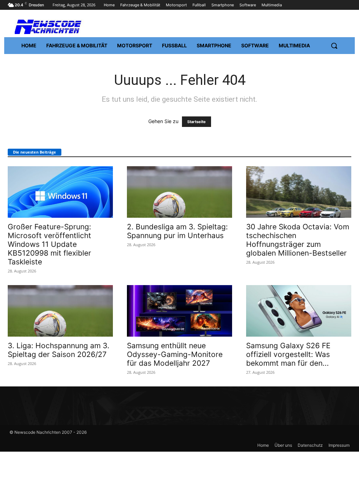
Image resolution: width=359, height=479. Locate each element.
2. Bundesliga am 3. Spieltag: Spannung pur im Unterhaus (177, 231)
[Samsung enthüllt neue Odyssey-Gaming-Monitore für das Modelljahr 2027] (179, 311)
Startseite (196, 121)
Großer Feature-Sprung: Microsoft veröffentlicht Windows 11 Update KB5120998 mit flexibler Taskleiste (49, 244)
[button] (334, 45)
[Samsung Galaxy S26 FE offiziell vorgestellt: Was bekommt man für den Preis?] (298, 311)
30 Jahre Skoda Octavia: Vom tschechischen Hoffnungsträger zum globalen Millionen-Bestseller (297, 239)
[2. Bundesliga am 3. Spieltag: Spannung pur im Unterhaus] (179, 192)
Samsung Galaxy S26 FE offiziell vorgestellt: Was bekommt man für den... (288, 354)
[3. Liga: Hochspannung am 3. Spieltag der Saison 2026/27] (60, 311)
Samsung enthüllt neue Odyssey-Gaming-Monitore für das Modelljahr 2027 (175, 354)
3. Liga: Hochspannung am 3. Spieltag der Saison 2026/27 (58, 350)
